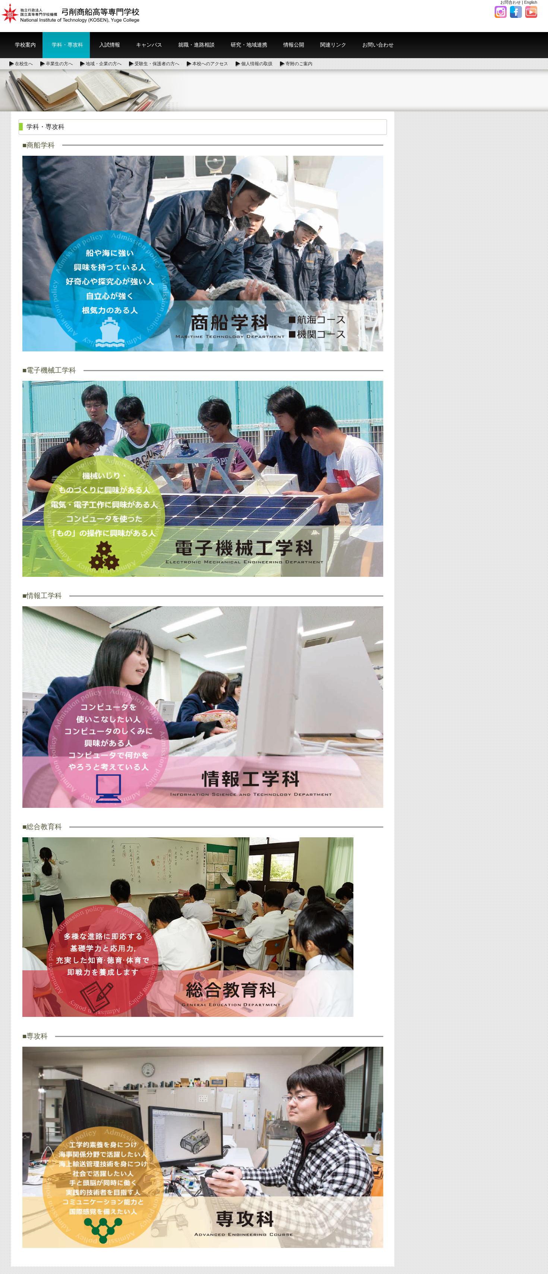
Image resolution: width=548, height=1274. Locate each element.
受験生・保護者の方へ (157, 63)
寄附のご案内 (299, 63)
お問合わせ (510, 2)
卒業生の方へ (59, 63)
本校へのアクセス (210, 63)
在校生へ (24, 63)
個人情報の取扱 (257, 63)
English (530, 2)
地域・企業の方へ (104, 63)
